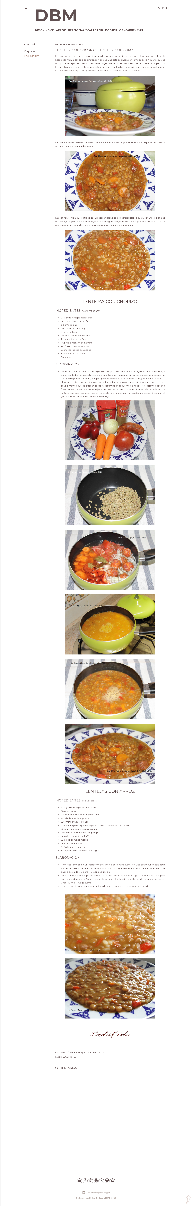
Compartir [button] (30, 44)
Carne (130, 30)
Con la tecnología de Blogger (98, 1193)
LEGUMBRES (31, 56)
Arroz (61, 30)
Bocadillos (114, 30)
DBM (55, 15)
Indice (49, 30)
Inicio (38, 30)
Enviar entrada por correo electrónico (86, 1052)
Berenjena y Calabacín (85, 30)
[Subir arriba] (188, 1200)
